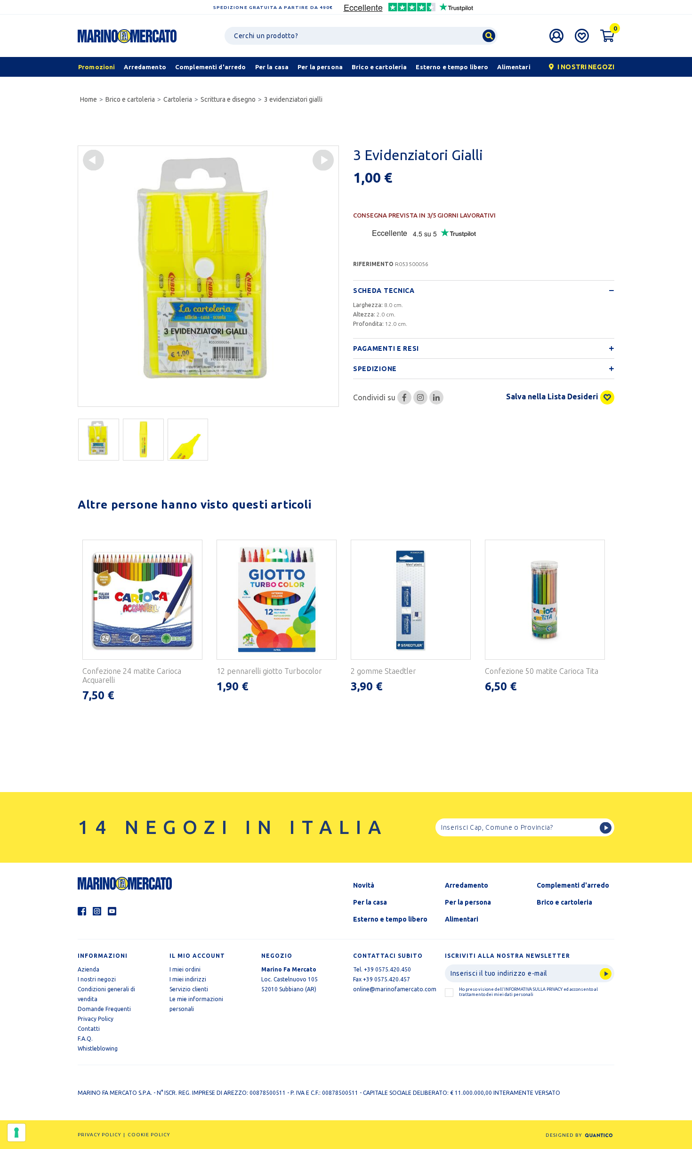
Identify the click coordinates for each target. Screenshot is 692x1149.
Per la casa (370, 902)
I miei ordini (185, 969)
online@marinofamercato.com (394, 989)
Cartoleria (177, 99)
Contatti (89, 1029)
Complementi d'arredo (573, 885)
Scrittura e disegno (228, 99)
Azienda (88, 969)
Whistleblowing (98, 1048)
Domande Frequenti (104, 1009)
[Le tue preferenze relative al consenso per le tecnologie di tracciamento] (16, 1132)
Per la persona (468, 902)
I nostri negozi (97, 979)
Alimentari (461, 919)
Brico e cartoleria (130, 99)
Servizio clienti (188, 989)
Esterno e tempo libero (390, 919)
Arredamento (466, 885)
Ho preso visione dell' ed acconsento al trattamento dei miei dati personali (528, 992)
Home (88, 99)
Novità (363, 885)
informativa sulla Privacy (533, 989)
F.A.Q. (85, 1039)
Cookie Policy (149, 1134)
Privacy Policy (95, 1019)
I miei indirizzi (187, 979)
